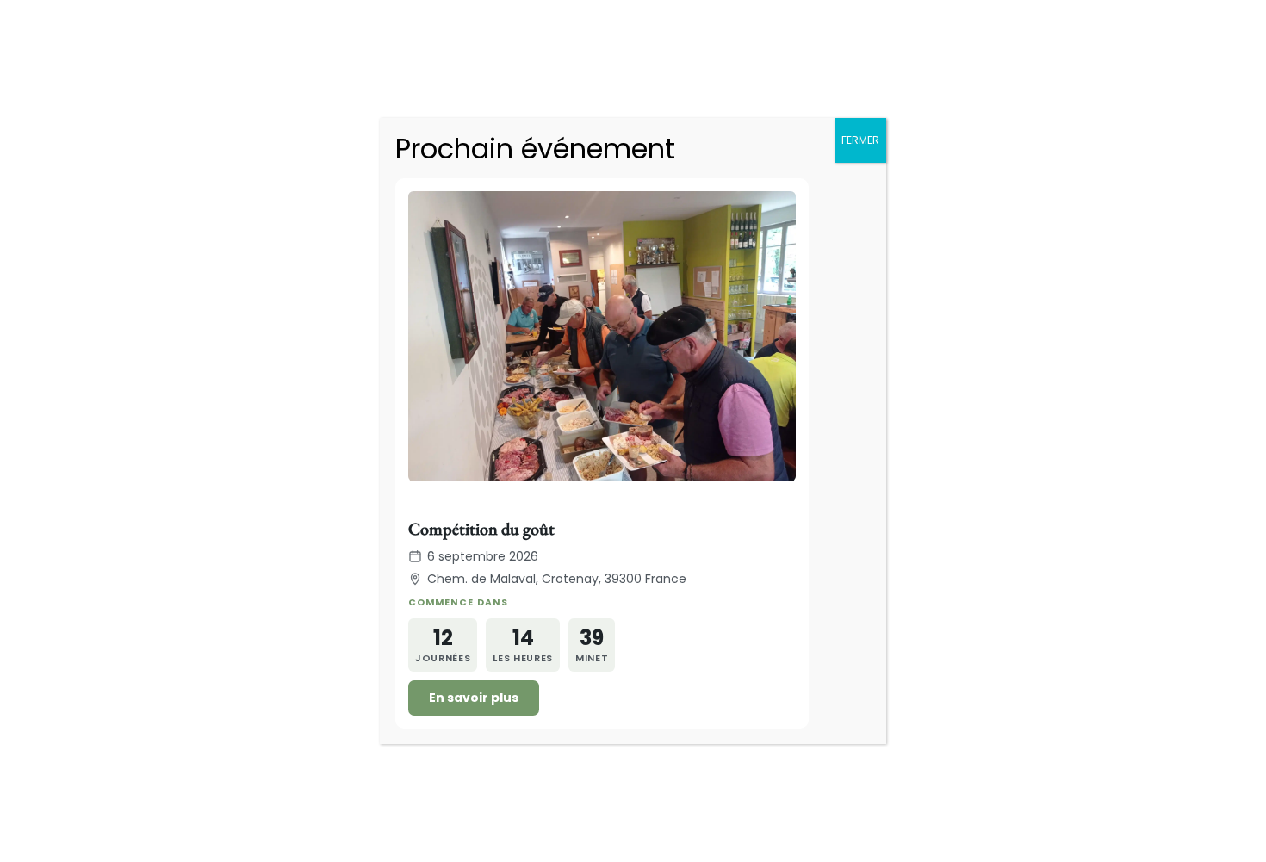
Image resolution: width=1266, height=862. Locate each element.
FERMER (860, 140)
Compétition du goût (481, 529)
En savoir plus (473, 697)
